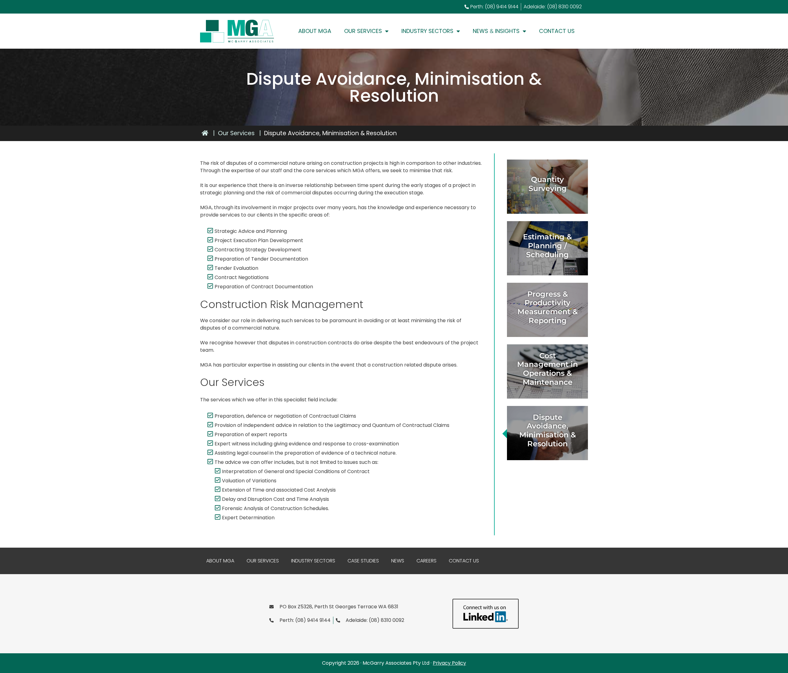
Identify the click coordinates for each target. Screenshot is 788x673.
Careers (426, 560)
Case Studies (363, 560)
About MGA (314, 31)
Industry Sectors (427, 31)
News (397, 560)
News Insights (496, 31)
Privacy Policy (449, 663)
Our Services (363, 31)
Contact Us (557, 31)
